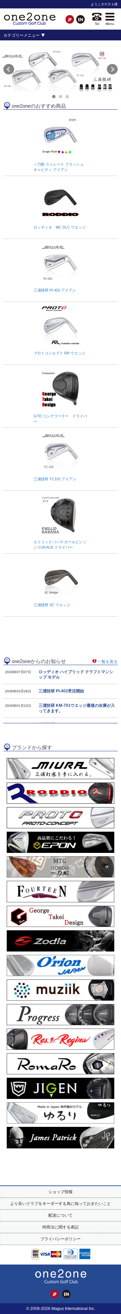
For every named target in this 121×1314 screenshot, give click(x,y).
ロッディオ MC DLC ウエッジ (60, 227)
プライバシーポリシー (60, 1239)
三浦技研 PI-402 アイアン (55, 290)
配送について (60, 1215)
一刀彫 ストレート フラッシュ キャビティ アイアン (59, 167)
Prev (8, 69)
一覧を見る (107, 661)
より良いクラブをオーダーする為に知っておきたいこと (60, 1203)
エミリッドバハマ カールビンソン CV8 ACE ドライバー (60, 544)
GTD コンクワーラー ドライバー (60, 418)
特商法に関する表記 (60, 1227)
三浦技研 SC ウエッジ (52, 605)
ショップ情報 (60, 1191)
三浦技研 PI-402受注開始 (61, 691)
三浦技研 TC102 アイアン (55, 479)
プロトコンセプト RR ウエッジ (59, 353)
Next (112, 69)
